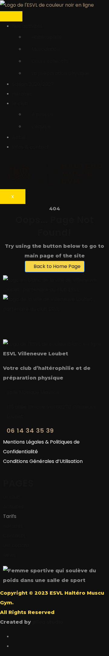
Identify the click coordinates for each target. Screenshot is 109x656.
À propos (42, 114)
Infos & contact (30, 147)
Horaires (22, 93)
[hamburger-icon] (11, 16)
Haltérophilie (46, 37)
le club (20, 103)
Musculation (45, 49)
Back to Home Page (56, 266)
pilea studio (47, 622)
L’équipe (41, 126)
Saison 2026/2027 (33, 84)
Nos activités (27, 26)
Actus (19, 137)
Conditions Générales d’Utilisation (43, 461)
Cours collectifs (49, 61)
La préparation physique (60, 73)
